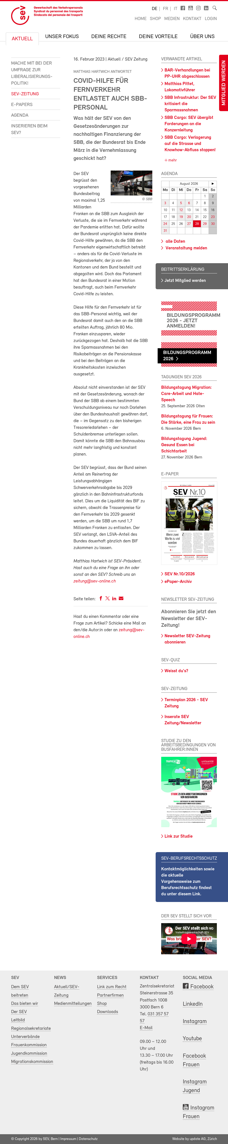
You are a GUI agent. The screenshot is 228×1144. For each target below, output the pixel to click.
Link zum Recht (111, 987)
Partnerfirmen (110, 995)
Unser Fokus (62, 36)
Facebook (202, 987)
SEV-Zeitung (25, 94)
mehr (172, 161)
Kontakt (192, 19)
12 (181, 210)
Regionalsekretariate (31, 1028)
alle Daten (175, 241)
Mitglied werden (224, 83)
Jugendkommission (29, 1053)
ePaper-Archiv (178, 582)
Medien (172, 19)
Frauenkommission (29, 1045)
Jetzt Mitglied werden (185, 281)
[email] (121, 599)
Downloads (107, 1012)
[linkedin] (114, 599)
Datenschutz (88, 1139)
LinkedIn (193, 1004)
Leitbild (18, 1020)
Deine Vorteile (158, 36)
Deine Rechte (108, 36)
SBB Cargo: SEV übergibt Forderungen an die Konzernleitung (189, 124)
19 (181, 217)
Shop (155, 19)
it (175, 9)
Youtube (192, 1039)
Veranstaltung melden (186, 248)
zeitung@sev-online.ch (94, 581)
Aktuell (22, 39)
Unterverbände (25, 1036)
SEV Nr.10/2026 (180, 574)
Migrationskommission (32, 1061)
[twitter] (107, 599)
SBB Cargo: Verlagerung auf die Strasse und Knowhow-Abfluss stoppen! (190, 143)
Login (211, 19)
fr (165, 9)
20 (189, 217)
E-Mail (146, 1028)
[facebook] (101, 599)
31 (165, 231)
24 (165, 224)
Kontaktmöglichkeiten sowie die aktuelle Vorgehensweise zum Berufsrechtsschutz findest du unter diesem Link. (187, 881)
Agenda (19, 115)
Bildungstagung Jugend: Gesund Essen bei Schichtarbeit (184, 445)
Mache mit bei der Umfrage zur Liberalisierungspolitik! (32, 73)
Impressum (68, 1139)
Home (141, 19)
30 (213, 224)
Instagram (195, 1021)
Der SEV (19, 1012)
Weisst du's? (176, 671)
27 (189, 224)
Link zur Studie (179, 836)
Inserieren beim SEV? (29, 129)
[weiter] (213, 184)
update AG (198, 1139)
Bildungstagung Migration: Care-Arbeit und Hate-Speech (186, 393)
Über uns (202, 36)
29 (205, 224)
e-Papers (22, 104)
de (154, 9)
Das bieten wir (24, 1003)
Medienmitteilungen (73, 1003)
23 (213, 217)
